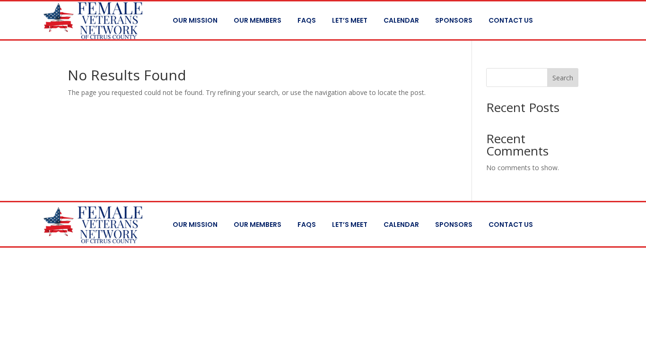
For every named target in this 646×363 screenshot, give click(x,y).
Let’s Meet (349, 20)
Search (562, 77)
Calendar (401, 20)
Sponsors (453, 20)
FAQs (306, 20)
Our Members (257, 20)
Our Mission (195, 20)
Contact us (511, 20)
